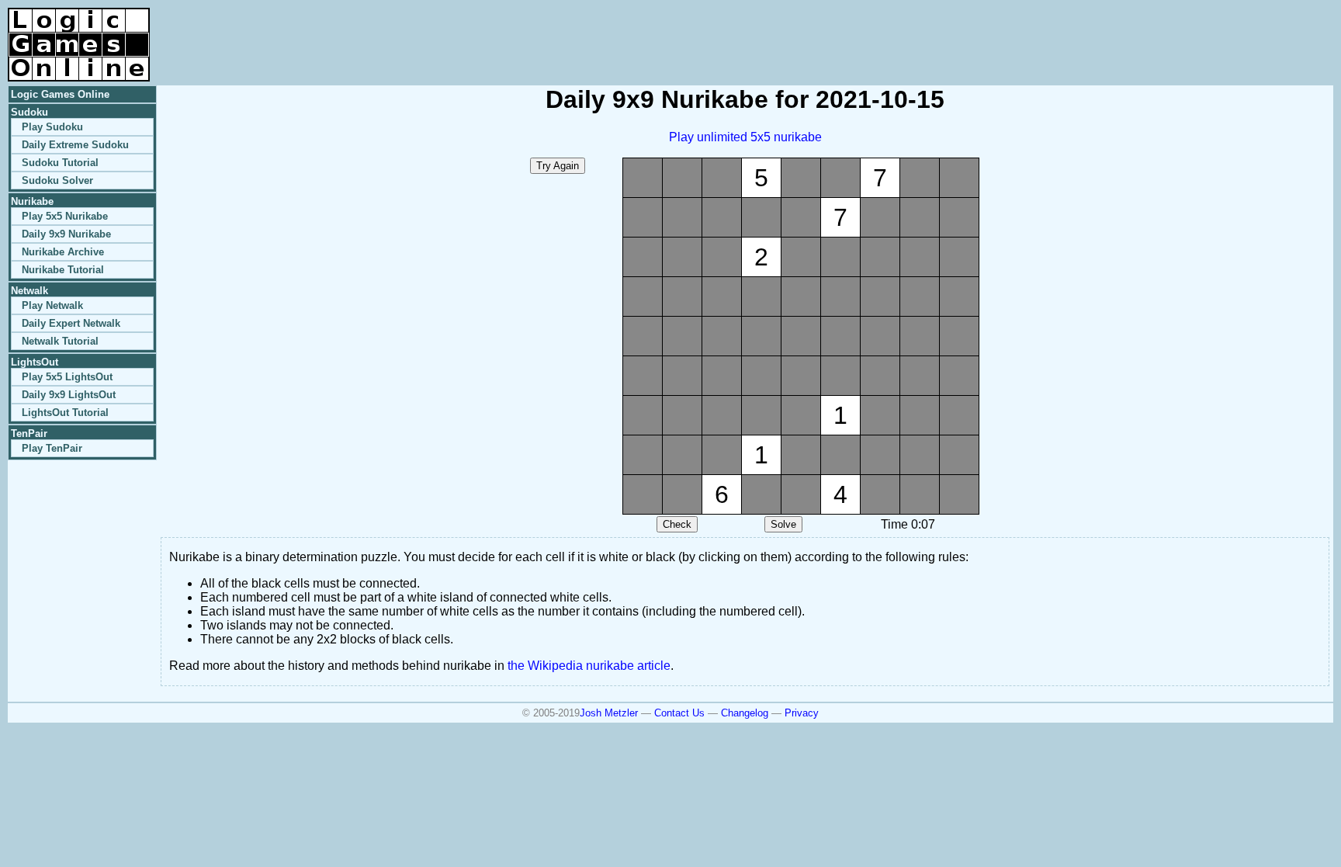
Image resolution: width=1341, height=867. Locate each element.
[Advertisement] (1151, 31)
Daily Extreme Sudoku (75, 145)
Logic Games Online (60, 94)
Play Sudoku (52, 127)
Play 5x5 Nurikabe (65, 216)
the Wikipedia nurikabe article (589, 665)
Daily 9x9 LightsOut (69, 395)
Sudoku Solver (57, 180)
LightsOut (34, 362)
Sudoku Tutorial (60, 162)
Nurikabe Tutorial (63, 270)
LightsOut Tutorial (65, 412)
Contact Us (679, 713)
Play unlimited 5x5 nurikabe (745, 137)
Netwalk (29, 291)
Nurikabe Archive (63, 252)
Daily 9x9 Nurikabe (66, 234)
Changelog (744, 713)
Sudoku (29, 112)
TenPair (29, 433)
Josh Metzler (609, 713)
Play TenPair (52, 448)
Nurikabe (32, 201)
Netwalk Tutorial (60, 341)
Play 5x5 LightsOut (67, 377)
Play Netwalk (52, 305)
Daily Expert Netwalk (71, 323)
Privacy (802, 713)
